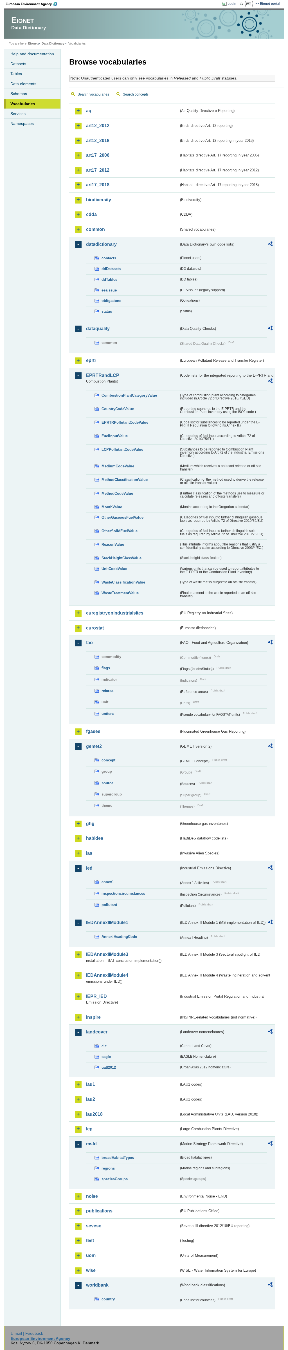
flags (106, 668)
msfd (91, 1143)
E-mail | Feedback (27, 1333)
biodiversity (98, 199)
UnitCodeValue (114, 569)
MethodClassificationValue (125, 480)
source (107, 783)
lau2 (90, 1099)
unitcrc (108, 714)
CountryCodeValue (118, 409)
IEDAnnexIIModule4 (107, 975)
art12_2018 (97, 140)
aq (88, 110)
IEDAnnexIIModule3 (107, 954)
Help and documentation (32, 54)
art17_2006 (97, 155)
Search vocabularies (93, 94)
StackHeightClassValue (121, 558)
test (90, 1240)
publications (99, 1210)
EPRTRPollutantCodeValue (125, 422)
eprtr (91, 360)
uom (91, 1255)
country (108, 1299)
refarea (107, 691)
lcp (89, 1128)
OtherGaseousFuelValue (122, 517)
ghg (90, 823)
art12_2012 (97, 125)
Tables (16, 73)
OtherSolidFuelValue (120, 531)
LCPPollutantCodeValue (122, 449)
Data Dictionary (53, 43)
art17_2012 (97, 170)
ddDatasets (111, 269)
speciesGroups (115, 1179)
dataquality (98, 328)
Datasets (18, 63)
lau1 (90, 1084)
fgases (93, 731)
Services (18, 113)
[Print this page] (242, 4)
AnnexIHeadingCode (119, 936)
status (107, 311)
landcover (96, 1031)
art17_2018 (97, 184)
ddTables (109, 279)
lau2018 (94, 1114)
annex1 (108, 882)
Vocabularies (22, 103)
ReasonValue (113, 544)
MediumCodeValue (118, 466)
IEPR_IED (96, 996)
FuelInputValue (115, 436)
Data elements (23, 83)
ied (89, 868)
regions (108, 1168)
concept (108, 760)
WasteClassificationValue (123, 582)
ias (89, 853)
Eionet (33, 43)
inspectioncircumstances (123, 893)
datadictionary (101, 244)
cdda (91, 214)
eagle (106, 1057)
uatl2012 (109, 1067)
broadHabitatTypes (118, 1157)
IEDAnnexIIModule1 (107, 922)
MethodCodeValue (117, 493)
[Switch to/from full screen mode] (249, 4)
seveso (94, 1225)
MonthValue (112, 507)
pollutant (109, 905)
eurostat (95, 628)
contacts (109, 258)
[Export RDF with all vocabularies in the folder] (270, 244)
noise (92, 1196)
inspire (93, 1017)
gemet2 (94, 746)
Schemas (18, 93)
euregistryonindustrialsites (114, 613)
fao (89, 642)
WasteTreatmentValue (120, 593)
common (95, 229)
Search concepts (135, 94)
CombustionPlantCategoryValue (129, 395)
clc (104, 1046)
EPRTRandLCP (102, 375)
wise (91, 1270)
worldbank (97, 1285)
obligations (111, 301)
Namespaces (22, 123)
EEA (33, 4)
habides (94, 838)
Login (232, 3)
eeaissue (109, 290)
